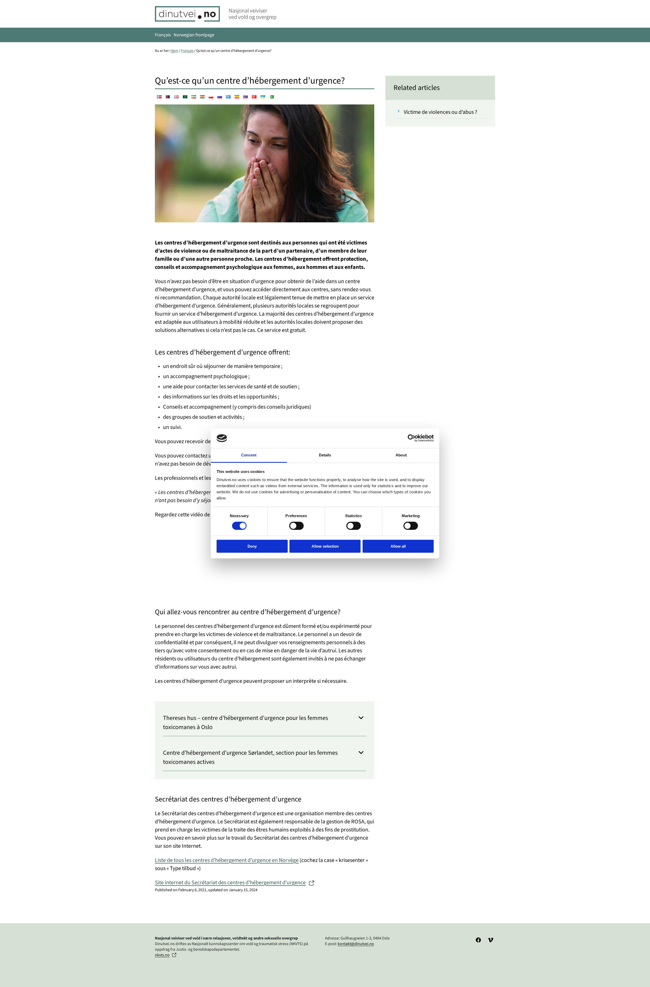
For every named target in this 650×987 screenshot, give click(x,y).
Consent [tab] (248, 455)
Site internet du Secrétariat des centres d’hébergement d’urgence (230, 882)
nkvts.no (162, 955)
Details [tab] (325, 455)
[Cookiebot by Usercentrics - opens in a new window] (411, 438)
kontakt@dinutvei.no (356, 944)
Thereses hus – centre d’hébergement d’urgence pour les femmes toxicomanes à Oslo (245, 723)
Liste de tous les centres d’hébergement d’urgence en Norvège (227, 860)
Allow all (398, 546)
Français (187, 50)
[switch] (296, 526)
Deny (252, 546)
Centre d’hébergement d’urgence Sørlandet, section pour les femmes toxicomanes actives (250, 757)
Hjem (174, 50)
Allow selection (325, 546)
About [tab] (401, 455)
